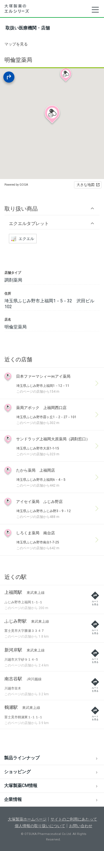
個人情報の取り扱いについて (40, 826)
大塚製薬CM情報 (20, 785)
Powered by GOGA (16, 184)
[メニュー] (95, 9)
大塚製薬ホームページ (27, 819)
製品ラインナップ (22, 757)
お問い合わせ (80, 826)
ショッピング (17, 771)
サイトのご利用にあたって (73, 819)
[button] (52, 208)
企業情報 (13, 799)
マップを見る (16, 44)
